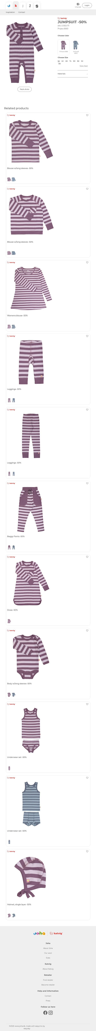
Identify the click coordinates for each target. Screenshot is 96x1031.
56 (59, 61)
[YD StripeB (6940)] (14, 179)
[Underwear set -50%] (47, 730)
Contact (21, 12)
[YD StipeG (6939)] (9, 179)
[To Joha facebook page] (45, 1013)
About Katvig (48, 969)
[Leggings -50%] (47, 362)
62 (63, 61)
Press (48, 1001)
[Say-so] (37, 5)
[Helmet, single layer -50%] (47, 877)
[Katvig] (16, 5)
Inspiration (10, 12)
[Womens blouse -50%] (47, 288)
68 (66, 61)
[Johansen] (30, 5)
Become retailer (48, 985)
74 (70, 61)
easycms (38, 1026)
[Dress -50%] (47, 583)
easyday (27, 1028)
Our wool (48, 953)
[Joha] (9, 5)
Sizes (48, 958)
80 (74, 61)
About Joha (48, 948)
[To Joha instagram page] (51, 1013)
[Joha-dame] (23, 5)
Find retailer (48, 980)
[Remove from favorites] (87, 115)
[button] (87, 5)
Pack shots (24, 89)
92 (82, 61)
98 (59, 64)
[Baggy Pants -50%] (47, 509)
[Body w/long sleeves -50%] (47, 657)
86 (78, 61)
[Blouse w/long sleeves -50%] (47, 141)
